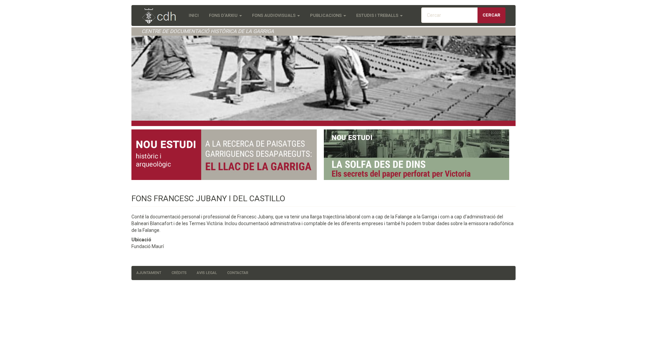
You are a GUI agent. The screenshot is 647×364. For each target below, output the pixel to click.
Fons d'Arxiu (224, 15)
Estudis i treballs (377, 15)
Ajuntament (148, 273)
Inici (194, 15)
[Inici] (163, 16)
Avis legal (207, 273)
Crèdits (179, 273)
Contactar (237, 273)
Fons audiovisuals (274, 15)
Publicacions (326, 15)
